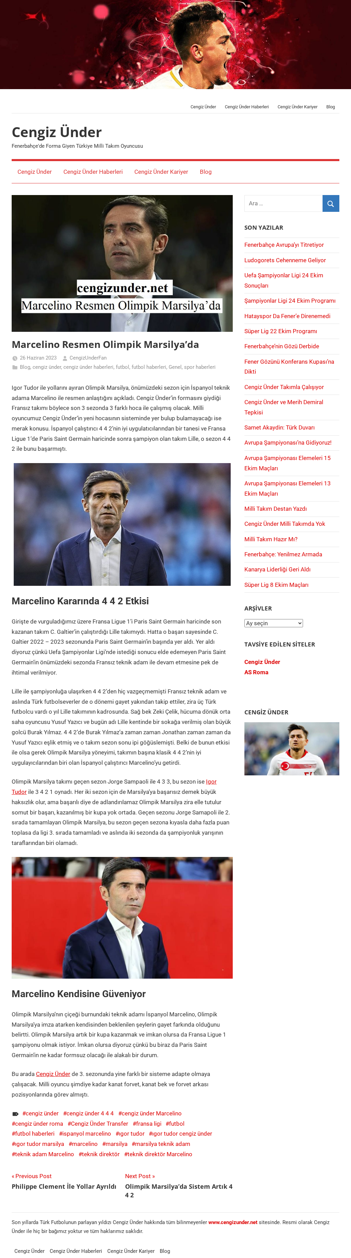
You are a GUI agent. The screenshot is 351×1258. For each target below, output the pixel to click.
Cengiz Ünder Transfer (99, 1123)
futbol (122, 367)
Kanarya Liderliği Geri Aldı (277, 569)
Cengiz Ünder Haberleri (247, 106)
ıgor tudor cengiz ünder (182, 1133)
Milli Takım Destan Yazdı (275, 508)
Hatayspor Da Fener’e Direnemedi (287, 316)
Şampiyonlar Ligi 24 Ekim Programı (290, 300)
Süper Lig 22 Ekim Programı (280, 331)
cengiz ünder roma (39, 1123)
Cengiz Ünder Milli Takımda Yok (284, 523)
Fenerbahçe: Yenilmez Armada (283, 554)
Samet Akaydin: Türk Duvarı (279, 427)
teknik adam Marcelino (44, 1154)
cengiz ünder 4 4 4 (90, 1113)
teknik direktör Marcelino (160, 1154)
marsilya (117, 1143)
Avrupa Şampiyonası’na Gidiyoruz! (287, 442)
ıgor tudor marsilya (39, 1143)
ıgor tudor (132, 1133)
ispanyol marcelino (86, 1133)
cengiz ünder (47, 367)
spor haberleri (200, 367)
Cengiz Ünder (203, 106)
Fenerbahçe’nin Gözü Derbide (281, 346)
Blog (330, 106)
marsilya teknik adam (162, 1143)
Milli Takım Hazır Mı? (271, 539)
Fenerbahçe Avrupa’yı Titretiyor (284, 244)
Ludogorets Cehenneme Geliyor (285, 260)
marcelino (85, 1143)
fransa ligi (148, 1123)
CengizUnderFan (88, 358)
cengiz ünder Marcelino (152, 1113)
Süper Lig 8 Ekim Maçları (276, 584)
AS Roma (256, 672)
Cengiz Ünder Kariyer (297, 106)
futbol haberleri (149, 367)
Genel (175, 367)
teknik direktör (101, 1154)
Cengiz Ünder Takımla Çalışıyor (284, 387)
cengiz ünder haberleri (88, 367)
